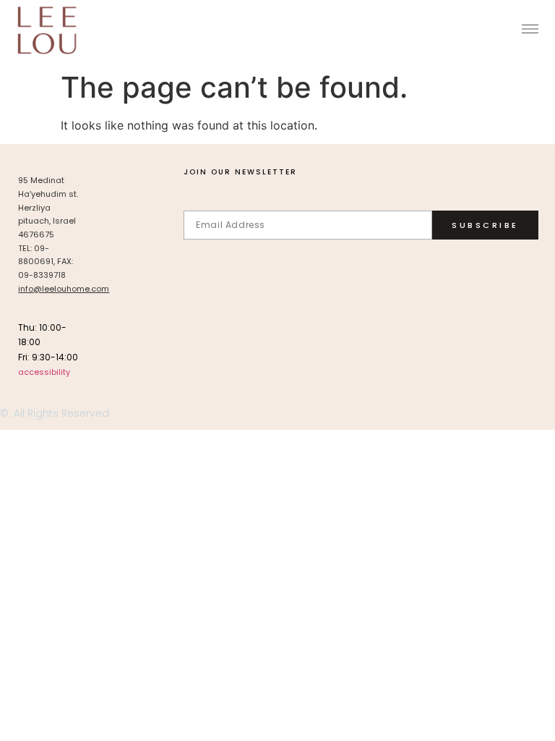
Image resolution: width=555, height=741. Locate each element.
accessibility (44, 372)
